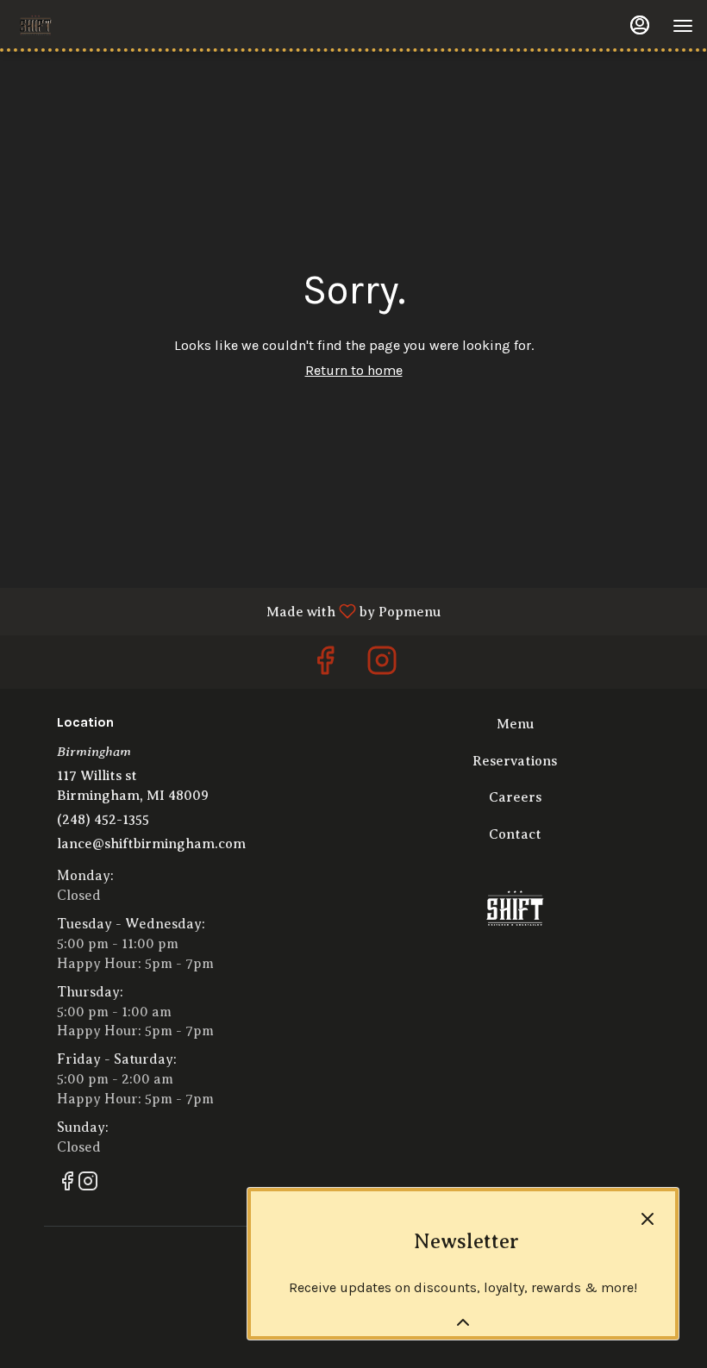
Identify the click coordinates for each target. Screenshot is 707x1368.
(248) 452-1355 (103, 820)
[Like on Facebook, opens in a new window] (325, 666)
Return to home (354, 370)
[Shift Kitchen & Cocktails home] (91, 25)
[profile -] (639, 25)
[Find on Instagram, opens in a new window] (381, 666)
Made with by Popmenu (227, 611)
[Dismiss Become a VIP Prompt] (647, 1219)
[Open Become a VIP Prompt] (463, 1322)
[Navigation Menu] (683, 26)
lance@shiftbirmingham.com (151, 844)
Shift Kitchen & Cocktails (514, 909)
